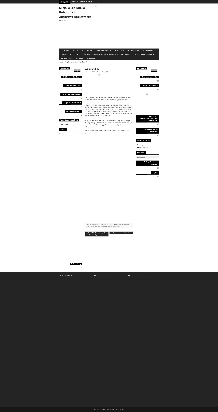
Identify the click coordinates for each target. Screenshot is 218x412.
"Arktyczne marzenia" (106, 224)
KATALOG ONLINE (133, 50)
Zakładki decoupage (86, 1)
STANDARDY (91, 58)
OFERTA (75, 50)
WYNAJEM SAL (87, 50)
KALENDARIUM (126, 54)
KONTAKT (63, 54)
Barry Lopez (125, 224)
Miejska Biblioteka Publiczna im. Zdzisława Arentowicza (75, 12)
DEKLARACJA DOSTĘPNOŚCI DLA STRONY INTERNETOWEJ (97, 54)
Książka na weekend (92, 224)
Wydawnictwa (65, 124)
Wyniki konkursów (142, 148)
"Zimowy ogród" (117, 224)
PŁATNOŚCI (79, 58)
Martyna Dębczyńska (103, 72)
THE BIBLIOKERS (66, 58)
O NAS (66, 50)
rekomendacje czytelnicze (113, 226)
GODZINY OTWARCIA (103, 50)
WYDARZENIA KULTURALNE (145, 54)
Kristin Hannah (90, 226)
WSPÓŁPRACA (148, 50)
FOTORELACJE (119, 50)
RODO (72, 54)
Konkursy (140, 145)
